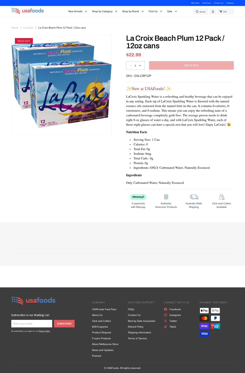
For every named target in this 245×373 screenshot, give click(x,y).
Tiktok (172, 326)
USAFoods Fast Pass (104, 309)
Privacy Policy (44, 331)
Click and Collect (101, 321)
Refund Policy (135, 326)
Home (14, 27)
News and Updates (103, 350)
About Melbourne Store (105, 344)
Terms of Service (137, 338)
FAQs (131, 309)
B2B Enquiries (100, 326)
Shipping (230, 3)
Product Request (101, 332)
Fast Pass (206, 3)
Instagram (175, 315)
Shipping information (139, 332)
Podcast (96, 355)
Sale (169, 11)
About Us (97, 315)
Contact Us (218, 3)
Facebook (175, 309)
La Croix (28, 27)
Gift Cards (195, 3)
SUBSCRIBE (64, 323)
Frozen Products (101, 338)
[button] (226, 11)
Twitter (173, 321)
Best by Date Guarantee (141, 321)
